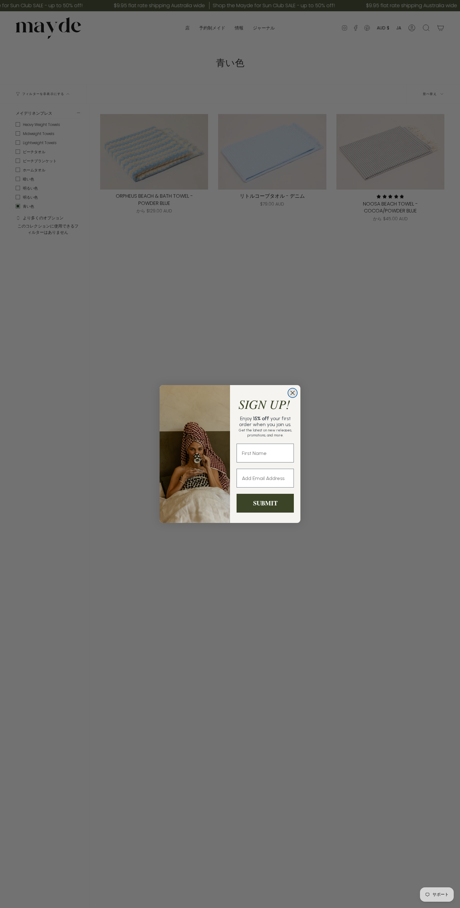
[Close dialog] (292, 393)
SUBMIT (265, 503)
